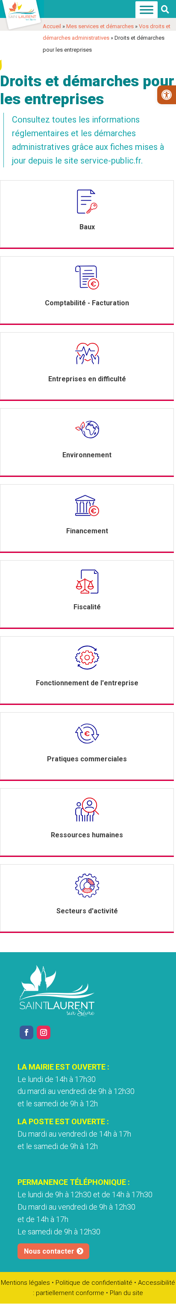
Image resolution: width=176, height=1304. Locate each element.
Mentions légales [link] (25, 1282)
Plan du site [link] (126, 1293)
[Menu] (146, 10)
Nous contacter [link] (49, 1251)
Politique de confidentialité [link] (94, 1282)
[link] (166, 94)
